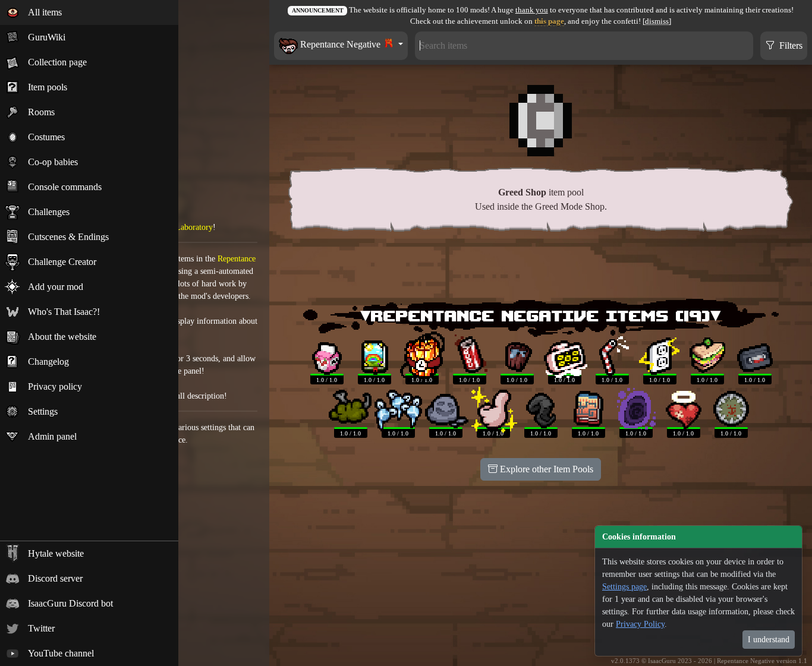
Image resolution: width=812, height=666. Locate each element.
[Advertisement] (541, 268)
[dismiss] (657, 21)
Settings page (624, 586)
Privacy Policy (640, 624)
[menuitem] (89, 12)
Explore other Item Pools (545, 469)
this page (549, 21)
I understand (768, 639)
